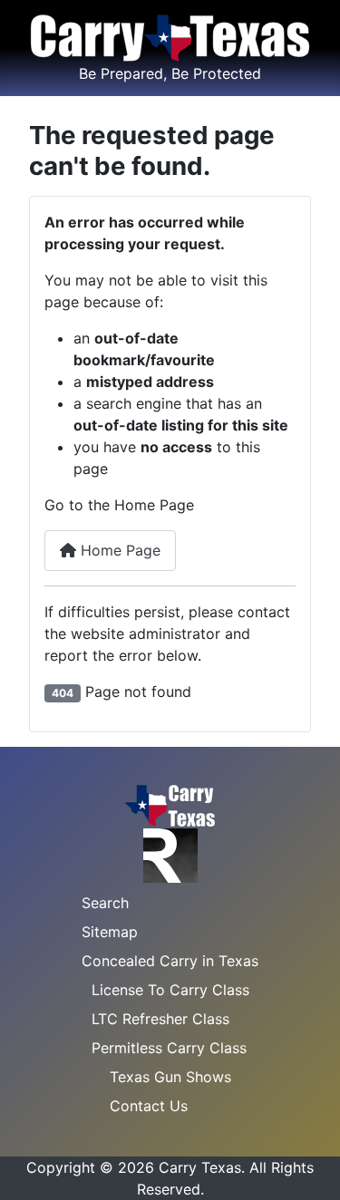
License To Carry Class (170, 990)
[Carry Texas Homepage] (170, 804)
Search (105, 903)
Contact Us (149, 1106)
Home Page (118, 550)
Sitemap (110, 932)
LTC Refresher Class (160, 1019)
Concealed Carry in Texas (170, 961)
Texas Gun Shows (170, 1077)
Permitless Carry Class (169, 1048)
